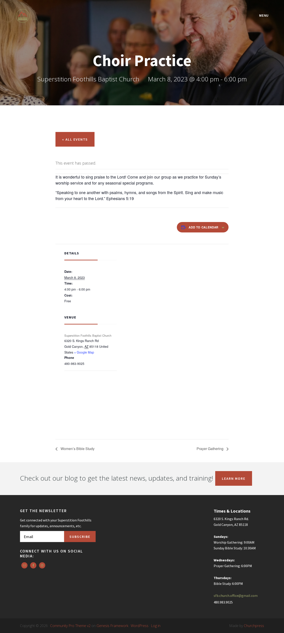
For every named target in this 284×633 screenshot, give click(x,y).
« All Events (75, 139)
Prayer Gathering (210, 448)
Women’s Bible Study (77, 448)
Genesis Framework (112, 625)
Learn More (233, 478)
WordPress (139, 625)
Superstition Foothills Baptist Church (54, 16)
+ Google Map (84, 352)
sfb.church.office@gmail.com (236, 595)
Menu (263, 15)
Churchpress (254, 625)
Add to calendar (203, 227)
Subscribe (79, 536)
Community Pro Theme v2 (70, 625)
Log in (155, 625)
